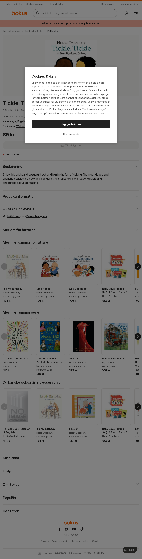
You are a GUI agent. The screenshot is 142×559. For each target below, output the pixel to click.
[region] (71, 105)
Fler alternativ (71, 134)
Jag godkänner (71, 124)
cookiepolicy (96, 113)
